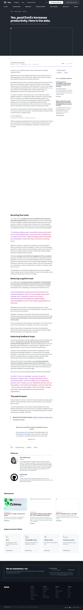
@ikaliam (22, 459)
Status (56, 595)
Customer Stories (34, 595)
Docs (56, 588)
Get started (66, 550)
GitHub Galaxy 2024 (22, 432)
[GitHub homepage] (5, 2)
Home (12, 11)
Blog (9, 2)
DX (34, 94)
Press (69, 595)
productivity (29, 447)
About (69, 588)
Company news (7, 512)
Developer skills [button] (16, 6)
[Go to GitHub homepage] (6, 587)
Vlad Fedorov (7, 520)
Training (57, 593)
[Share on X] (66, 63)
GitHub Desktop (46, 597)
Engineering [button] (28, 6)
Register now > (32, 439)
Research (24, 11)
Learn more (28, 550)
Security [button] (76, 6)
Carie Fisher (58, 96)
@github (22, 476)
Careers (69, 593)
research (15, 218)
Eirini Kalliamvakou (15, 62)
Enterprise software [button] (40, 6)
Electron (44, 595)
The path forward (19, 396)
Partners (44, 591)
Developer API (46, 588)
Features (32, 588)
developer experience (20, 447)
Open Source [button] (66, 6)
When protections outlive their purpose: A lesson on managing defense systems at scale (64, 103)
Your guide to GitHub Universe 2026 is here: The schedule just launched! (41, 514)
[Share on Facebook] (69, 63)
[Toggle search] (47, 2)
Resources (33, 599)
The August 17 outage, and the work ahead (14, 514)
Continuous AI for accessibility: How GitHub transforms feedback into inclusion (63, 84)
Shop (69, 597)
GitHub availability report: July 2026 (66, 513)
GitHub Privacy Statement (62, 574)
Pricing (32, 597)
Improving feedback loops (23, 336)
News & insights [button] (54, 6)
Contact (57, 597)
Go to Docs (8, 550)
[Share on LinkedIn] (71, 63)
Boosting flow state (20, 215)
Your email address (53, 568)
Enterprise (33, 593)
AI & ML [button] (6, 6)
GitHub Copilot (23, 309)
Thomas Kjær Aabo (60, 115)
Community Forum (59, 591)
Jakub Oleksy (58, 520)
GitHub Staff (21, 62)
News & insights (18, 11)
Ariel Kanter (32, 523)
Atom (44, 593)
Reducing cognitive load (22, 278)
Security (32, 591)
